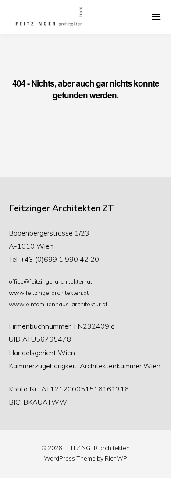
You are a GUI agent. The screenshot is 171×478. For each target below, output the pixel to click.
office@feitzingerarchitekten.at (50, 281)
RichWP (116, 458)
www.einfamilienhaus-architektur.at (58, 304)
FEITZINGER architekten (97, 447)
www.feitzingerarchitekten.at (49, 292)
